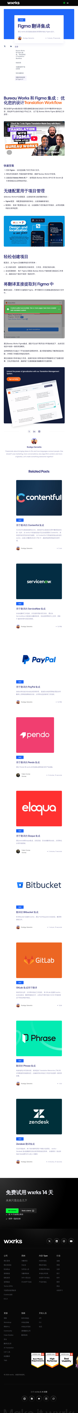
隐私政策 (7, 1278)
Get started (12, 1211)
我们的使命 (7, 1265)
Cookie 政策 (8, 1295)
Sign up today (13, 379)
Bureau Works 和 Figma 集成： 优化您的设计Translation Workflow (20, 54)
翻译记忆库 (7, 1343)
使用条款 (7, 1282)
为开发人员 (25, 1269)
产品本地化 (43, 1282)
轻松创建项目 (20, 73)
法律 (58, 1269)
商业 (58, 1286)
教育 (58, 1282)
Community (8, 1331)
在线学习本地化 (44, 1278)
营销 (58, 1265)
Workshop (7, 1322)
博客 (5, 1318)
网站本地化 (43, 1265)
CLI (40, 1322)
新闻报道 (7, 1273)
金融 (58, 1261)
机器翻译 (7, 1356)
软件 (58, 1278)
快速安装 (18, 63)
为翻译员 (24, 1261)
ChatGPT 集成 (26, 1282)
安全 (5, 1339)
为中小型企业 (26, 1278)
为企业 (23, 1265)
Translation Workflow (43, 102)
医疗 (58, 1273)
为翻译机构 (25, 1273)
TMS (5, 1360)
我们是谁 (7, 1261)
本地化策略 (25, 1322)
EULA (6, 1299)
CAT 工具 (7, 1352)
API (40, 1318)
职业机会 (7, 1269)
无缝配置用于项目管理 (20, 68)
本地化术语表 (43, 1273)
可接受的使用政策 (10, 1290)
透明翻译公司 (26, 1331)
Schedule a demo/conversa (33, 1211)
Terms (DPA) (8, 1286)
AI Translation (9, 1348)
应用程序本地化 (44, 1269)
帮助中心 (7, 1327)
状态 (40, 1327)
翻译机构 (24, 1335)
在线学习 (60, 1290)
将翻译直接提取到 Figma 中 (20, 78)
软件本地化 (25, 1318)
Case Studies (8, 1335)
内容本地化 (43, 1261)
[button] (64, 3)
